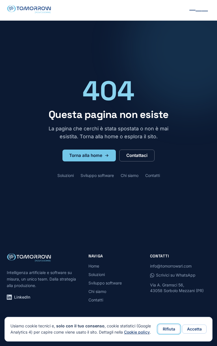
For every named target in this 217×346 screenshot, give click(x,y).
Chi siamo (129, 175)
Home (93, 266)
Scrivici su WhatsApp (176, 275)
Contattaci (136, 155)
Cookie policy (137, 332)
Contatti (152, 175)
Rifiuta (169, 329)
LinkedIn (22, 297)
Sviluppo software (97, 175)
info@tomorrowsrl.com (171, 266)
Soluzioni (65, 175)
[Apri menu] (198, 10)
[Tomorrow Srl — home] (29, 10)
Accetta (194, 329)
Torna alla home (85, 155)
